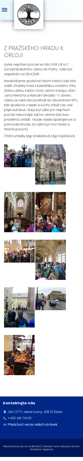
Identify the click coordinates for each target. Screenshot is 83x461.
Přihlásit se (35, 449)
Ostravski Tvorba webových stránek (61, 446)
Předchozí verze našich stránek (32, 424)
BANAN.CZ (37, 446)
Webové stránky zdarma (15, 446)
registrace (48, 449)
